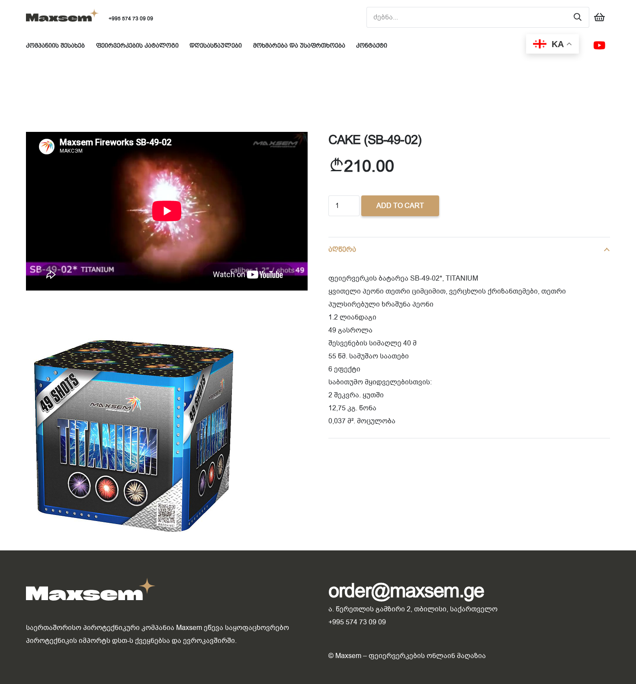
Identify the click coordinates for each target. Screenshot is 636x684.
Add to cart (400, 206)
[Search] (577, 17)
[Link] (62, 17)
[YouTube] (599, 45)
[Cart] (599, 17)
